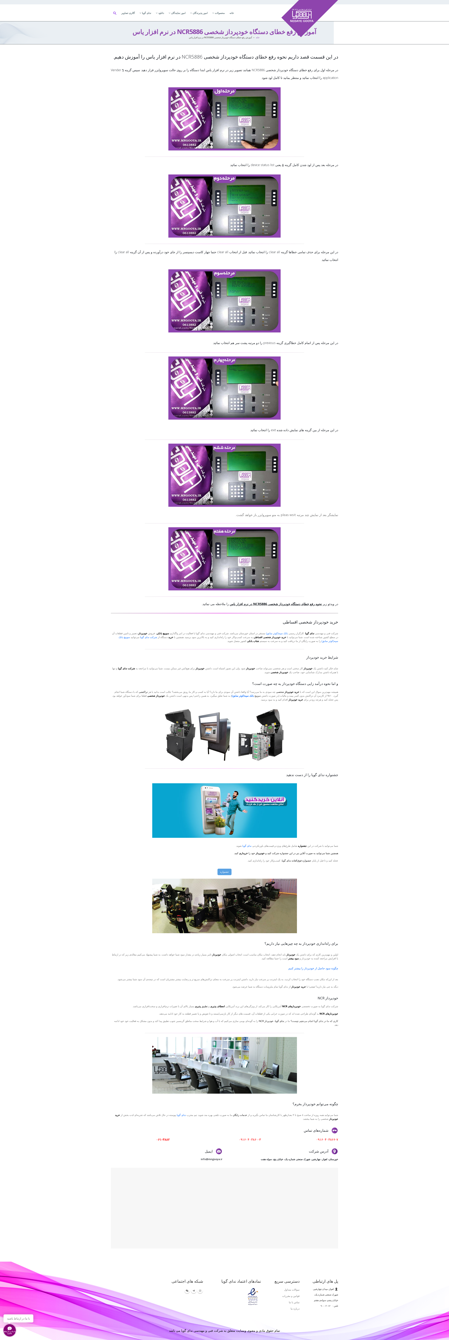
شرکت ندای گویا (148, 637)
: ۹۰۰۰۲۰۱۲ (327, 1305)
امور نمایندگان (178, 13)
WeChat (187, 1290)
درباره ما (295, 1308)
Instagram (200, 1290)
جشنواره (224, 871)
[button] (115, 12)
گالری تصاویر (128, 13)
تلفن (335, 1305)
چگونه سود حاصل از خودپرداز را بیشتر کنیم (313, 968)
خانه (232, 13)
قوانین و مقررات (291, 1296)
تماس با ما (294, 1302)
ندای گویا (146, 13)
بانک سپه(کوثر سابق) (277, 633)
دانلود (161, 13)
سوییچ (126, 637)
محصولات (220, 13)
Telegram (193, 1290)
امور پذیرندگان (200, 13)
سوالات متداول (292, 1289)
